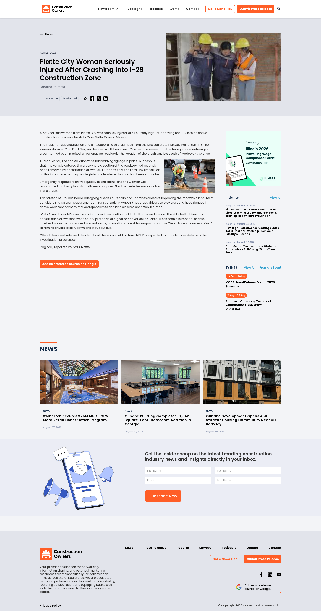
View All (275, 197)
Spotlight (135, 9)
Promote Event (270, 267)
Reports (183, 547)
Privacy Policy (50, 605)
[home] (57, 9)
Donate (252, 547)
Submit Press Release (255, 9)
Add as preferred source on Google (69, 264)
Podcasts (155, 9)
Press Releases (155, 547)
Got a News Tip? (220, 9)
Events (174, 9)
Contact (192, 9)
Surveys (205, 547)
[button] (109, 9)
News (129, 547)
